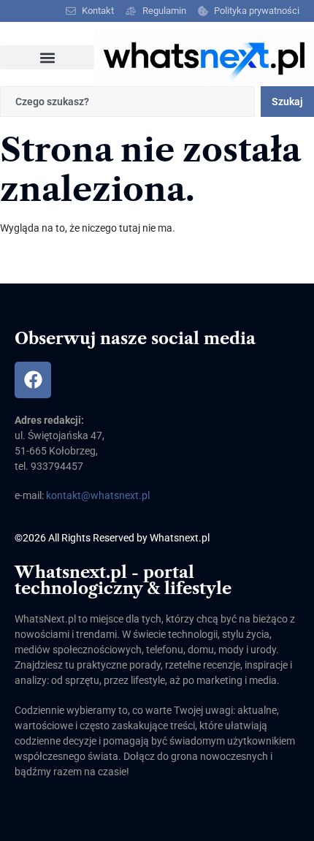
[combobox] (127, 101)
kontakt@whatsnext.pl (98, 495)
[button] (47, 57)
